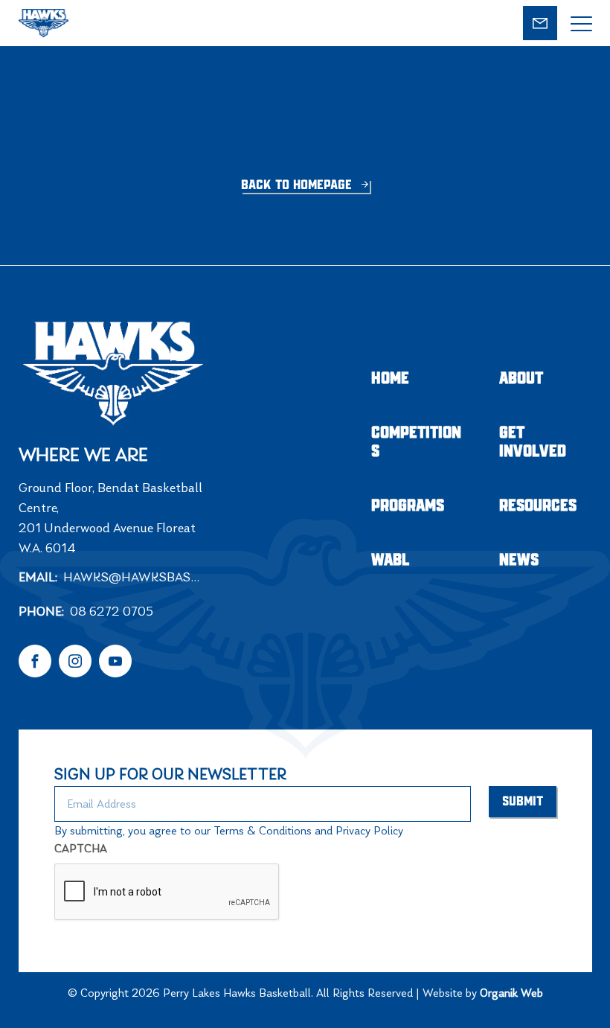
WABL (390, 560)
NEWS (519, 560)
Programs (407, 506)
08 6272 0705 (111, 611)
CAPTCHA (80, 848)
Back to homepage (298, 185)
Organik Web (511, 993)
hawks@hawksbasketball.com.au (139, 577)
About (521, 378)
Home (390, 378)
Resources (538, 506)
